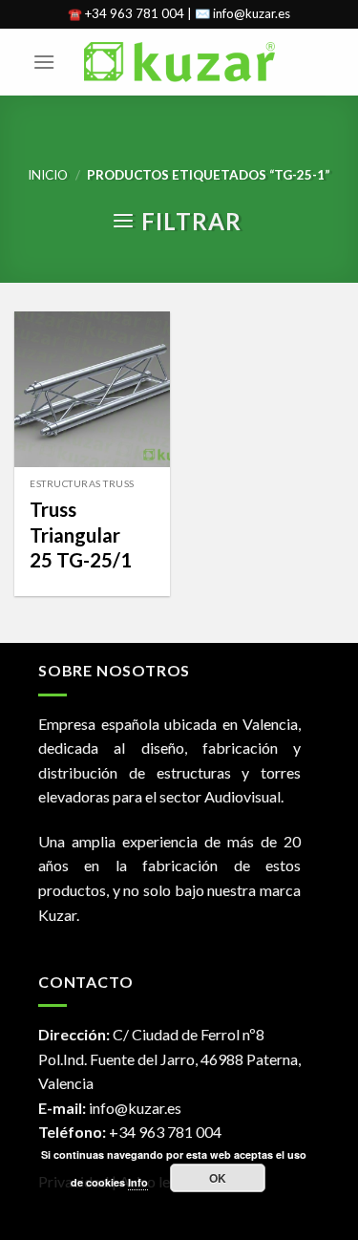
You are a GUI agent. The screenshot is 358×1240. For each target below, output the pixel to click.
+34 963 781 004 (165, 1131)
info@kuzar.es (135, 1108)
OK (218, 1178)
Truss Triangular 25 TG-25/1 (81, 534)
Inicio (48, 174)
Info (138, 1182)
